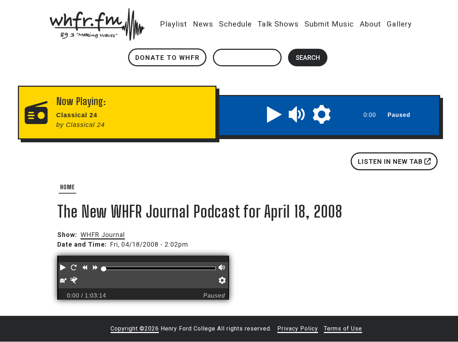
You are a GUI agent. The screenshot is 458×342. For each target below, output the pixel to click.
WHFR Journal (103, 234)
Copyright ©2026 (135, 328)
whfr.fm (96, 12)
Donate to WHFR (167, 57)
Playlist (173, 24)
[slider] (103, 268)
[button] (274, 114)
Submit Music (329, 24)
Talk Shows (278, 24)
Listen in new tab (391, 161)
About (370, 24)
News (203, 24)
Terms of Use (343, 328)
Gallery (399, 24)
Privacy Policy (297, 328)
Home (67, 187)
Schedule (235, 24)
